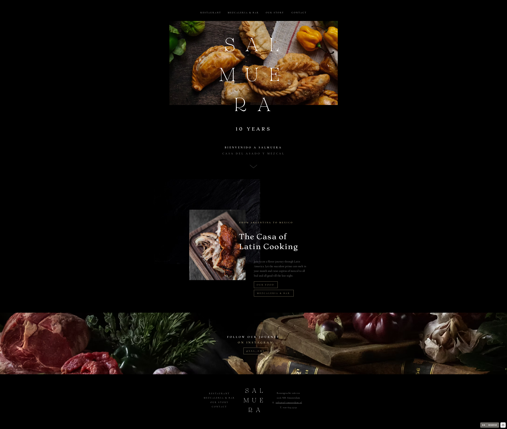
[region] (217, 244)
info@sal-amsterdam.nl (289, 402)
